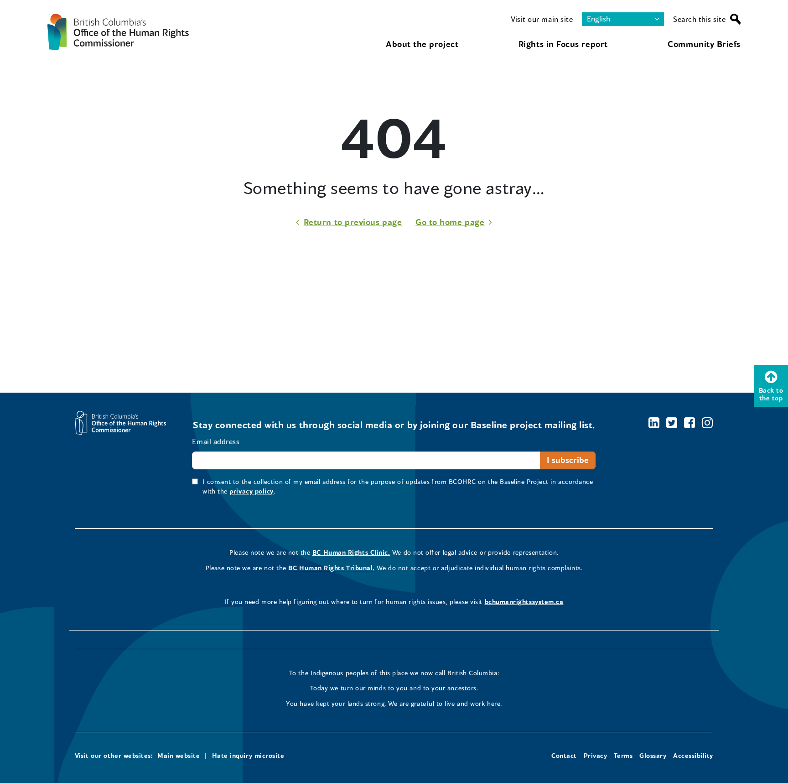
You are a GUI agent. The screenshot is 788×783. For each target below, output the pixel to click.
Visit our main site (542, 19)
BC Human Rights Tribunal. (331, 568)
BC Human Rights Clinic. (351, 552)
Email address (215, 441)
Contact (564, 755)
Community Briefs (704, 44)
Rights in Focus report (563, 44)
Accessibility (693, 755)
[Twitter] (672, 422)
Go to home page (449, 222)
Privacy (595, 755)
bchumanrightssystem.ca (524, 601)
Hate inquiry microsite (248, 755)
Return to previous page (353, 222)
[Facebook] (689, 422)
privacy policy (251, 491)
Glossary (652, 755)
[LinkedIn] (654, 422)
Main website (178, 755)
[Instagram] (707, 422)
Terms (623, 755)
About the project (422, 44)
